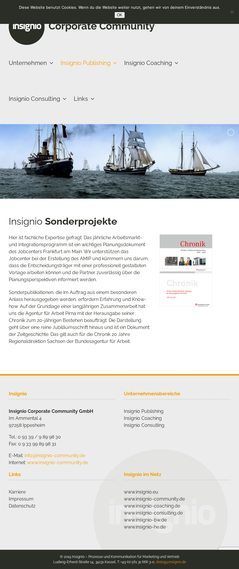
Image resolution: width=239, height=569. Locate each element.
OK (119, 15)
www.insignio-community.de (57, 462)
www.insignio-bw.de (145, 520)
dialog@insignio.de (171, 562)
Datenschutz (22, 506)
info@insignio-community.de (54, 455)
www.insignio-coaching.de (152, 506)
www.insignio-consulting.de (153, 513)
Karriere (17, 492)
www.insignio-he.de (145, 527)
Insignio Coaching (143, 418)
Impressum (21, 499)
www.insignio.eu (141, 492)
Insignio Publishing (144, 411)
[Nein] (232, 12)
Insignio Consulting (144, 425)
